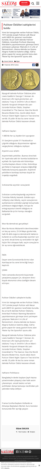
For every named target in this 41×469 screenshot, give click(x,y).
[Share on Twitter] (37, 64)
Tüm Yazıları (22, 432)
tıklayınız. (7, 468)
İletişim (32, 432)
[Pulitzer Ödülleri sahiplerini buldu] (20, 79)
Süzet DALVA (22, 428)
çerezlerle (22, 466)
